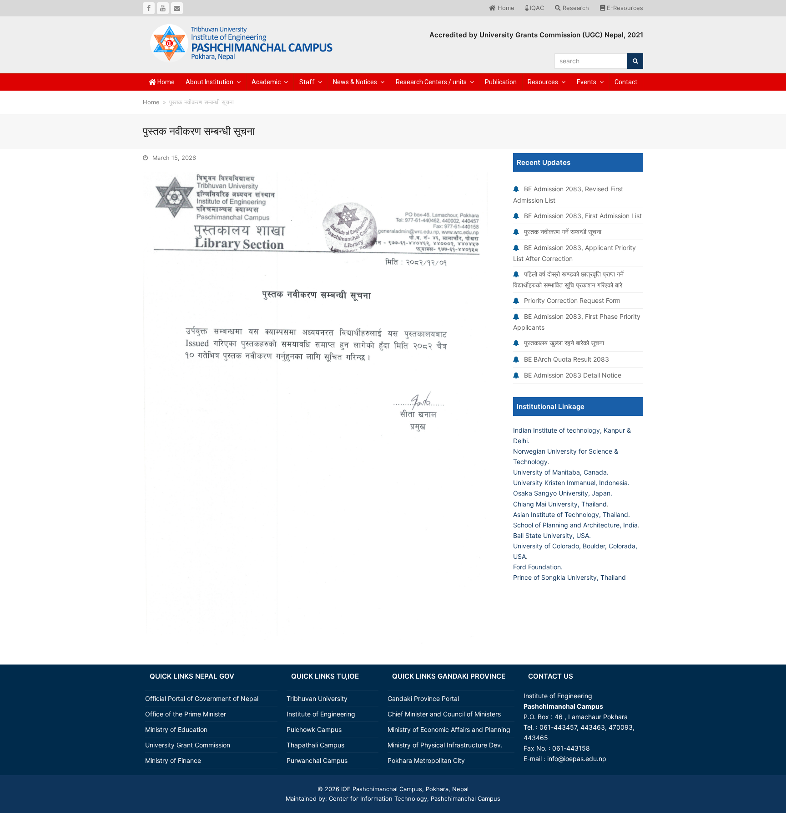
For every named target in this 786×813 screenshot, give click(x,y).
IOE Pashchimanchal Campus (380, 789)
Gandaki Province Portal (423, 698)
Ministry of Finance (173, 760)
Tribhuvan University (317, 698)
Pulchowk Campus (314, 729)
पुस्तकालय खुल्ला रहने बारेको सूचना (564, 343)
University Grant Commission (187, 745)
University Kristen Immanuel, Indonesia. (571, 482)
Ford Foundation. (538, 567)
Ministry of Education (176, 729)
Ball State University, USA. (552, 535)
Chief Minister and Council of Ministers (444, 714)
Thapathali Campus (315, 745)
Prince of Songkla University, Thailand (569, 577)
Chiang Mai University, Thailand (560, 504)
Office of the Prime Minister (185, 714)
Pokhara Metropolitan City (426, 760)
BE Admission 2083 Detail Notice (572, 375)
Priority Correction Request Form (572, 300)
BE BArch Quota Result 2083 (566, 359)
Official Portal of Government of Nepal (201, 698)
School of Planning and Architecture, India (575, 525)
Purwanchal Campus (317, 760)
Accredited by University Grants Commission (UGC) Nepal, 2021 (536, 35)
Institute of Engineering (321, 714)
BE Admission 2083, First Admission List (583, 216)
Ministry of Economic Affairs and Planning (449, 729)
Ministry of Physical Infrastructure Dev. (445, 745)
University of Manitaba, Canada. (561, 472)
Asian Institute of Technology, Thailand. (571, 514)
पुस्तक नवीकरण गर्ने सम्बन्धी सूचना (562, 231)
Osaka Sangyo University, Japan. (562, 493)
